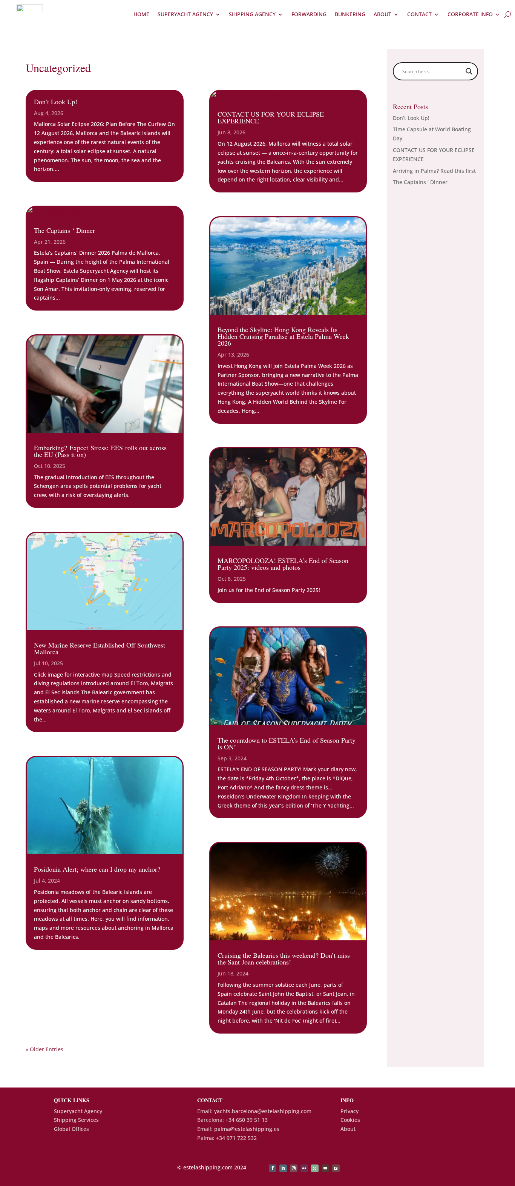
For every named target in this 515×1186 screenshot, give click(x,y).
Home (141, 14)
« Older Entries (44, 1049)
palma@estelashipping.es (246, 1128)
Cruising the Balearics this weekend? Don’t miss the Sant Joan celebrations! (284, 958)
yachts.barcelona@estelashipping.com (262, 1111)
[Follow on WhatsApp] (315, 1168)
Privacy (349, 1111)
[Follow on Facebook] (272, 1168)
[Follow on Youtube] (325, 1168)
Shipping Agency (252, 14)
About (382, 14)
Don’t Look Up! (55, 101)
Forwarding (308, 14)
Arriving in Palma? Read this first (434, 170)
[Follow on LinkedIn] (283, 1168)
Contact (419, 14)
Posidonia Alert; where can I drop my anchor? (97, 869)
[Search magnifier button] (469, 71)
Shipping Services (76, 1119)
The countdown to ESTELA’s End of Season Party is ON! (287, 743)
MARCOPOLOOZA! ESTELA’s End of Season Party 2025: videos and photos (283, 564)
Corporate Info (470, 14)
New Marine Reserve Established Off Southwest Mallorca (99, 648)
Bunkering (350, 14)
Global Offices (71, 1128)
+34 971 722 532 (236, 1137)
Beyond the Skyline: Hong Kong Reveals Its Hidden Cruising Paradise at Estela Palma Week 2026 (283, 336)
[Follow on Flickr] (304, 1168)
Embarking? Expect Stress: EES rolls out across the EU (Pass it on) (100, 451)
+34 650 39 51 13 (246, 1119)
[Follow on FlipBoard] (336, 1168)
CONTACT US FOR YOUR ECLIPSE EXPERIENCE (271, 117)
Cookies (350, 1119)
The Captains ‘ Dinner (64, 230)
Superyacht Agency (185, 14)
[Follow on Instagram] (293, 1168)
